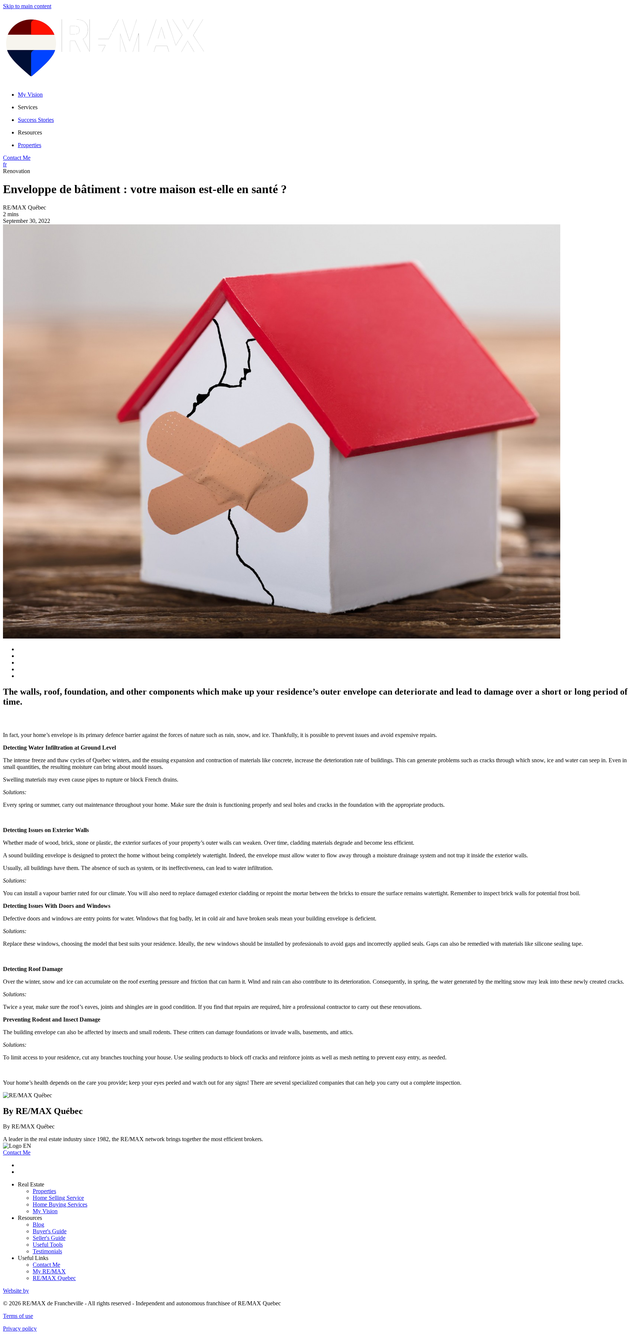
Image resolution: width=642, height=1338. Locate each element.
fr (5, 164)
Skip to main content (27, 6)
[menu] (328, 107)
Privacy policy (20, 1328)
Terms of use (18, 1316)
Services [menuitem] (28, 107)
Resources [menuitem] (30, 132)
